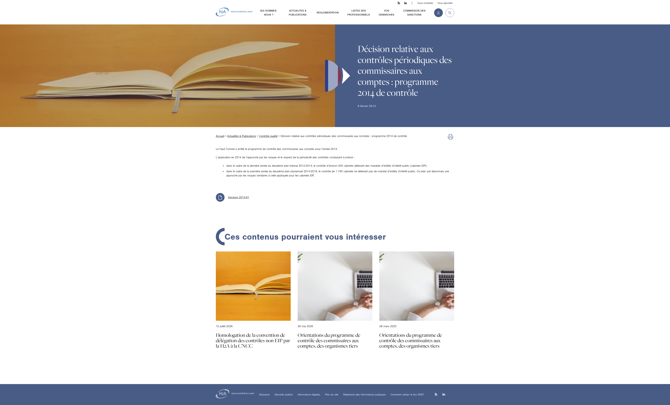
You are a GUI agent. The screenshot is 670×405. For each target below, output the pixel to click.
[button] (448, 12)
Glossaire (264, 394)
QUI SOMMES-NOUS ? (268, 12)
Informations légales (309, 394)
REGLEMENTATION (328, 12)
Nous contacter (425, 3)
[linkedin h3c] (405, 3)
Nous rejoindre (444, 3)
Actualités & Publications (241, 136)
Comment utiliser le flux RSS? (407, 394)
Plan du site (331, 394)
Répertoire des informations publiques (364, 394)
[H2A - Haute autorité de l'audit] (234, 12)
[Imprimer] (450, 137)
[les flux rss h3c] (399, 3)
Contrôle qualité (268, 136)
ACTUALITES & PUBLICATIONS (298, 12)
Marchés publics (284, 394)
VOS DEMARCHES (386, 12)
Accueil (220, 136)
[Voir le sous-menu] (281, 10)
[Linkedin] (443, 395)
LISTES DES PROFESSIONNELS (358, 12)
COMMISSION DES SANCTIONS (414, 12)
